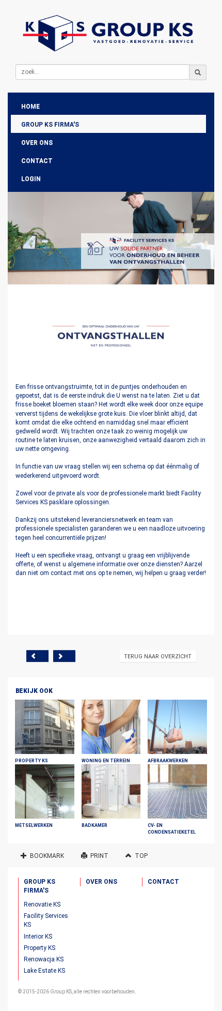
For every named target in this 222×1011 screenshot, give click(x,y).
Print (97, 855)
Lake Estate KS (44, 970)
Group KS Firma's (50, 124)
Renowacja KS (44, 959)
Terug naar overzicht (158, 656)
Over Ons (37, 142)
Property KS (39, 948)
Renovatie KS (42, 904)
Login (31, 179)
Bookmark (45, 855)
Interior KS (38, 936)
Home (30, 106)
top (140, 855)
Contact (37, 160)
